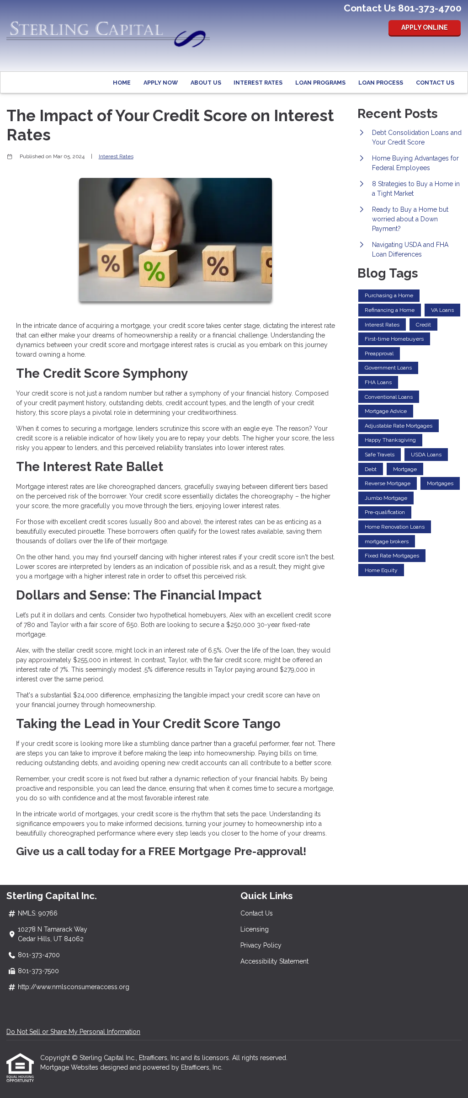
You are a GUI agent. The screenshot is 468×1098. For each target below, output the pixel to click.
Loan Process (380, 82)
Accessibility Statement (274, 961)
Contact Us (435, 82)
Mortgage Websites (70, 1067)
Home (122, 82)
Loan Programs (320, 82)
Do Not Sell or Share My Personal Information (73, 1031)
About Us (206, 82)
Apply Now (161, 82)
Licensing (254, 929)
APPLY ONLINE (424, 27)
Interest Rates (258, 82)
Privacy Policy (261, 945)
